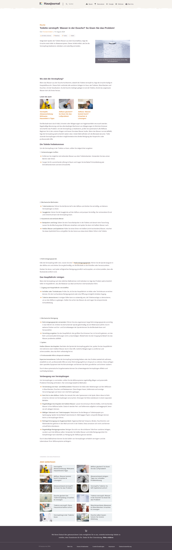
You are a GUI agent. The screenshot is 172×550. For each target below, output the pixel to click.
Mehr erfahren (108, 537)
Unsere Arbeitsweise (82, 546)
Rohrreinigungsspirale (82, 263)
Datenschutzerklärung (125, 546)
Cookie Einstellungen (98, 546)
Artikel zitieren (46, 35)
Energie (111, 4)
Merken (57, 35)
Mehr (72, 35)
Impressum (112, 546)
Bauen (91, 4)
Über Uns (130, 4)
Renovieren (100, 4)
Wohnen (120, 4)
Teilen (65, 35)
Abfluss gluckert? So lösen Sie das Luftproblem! (65, 114)
